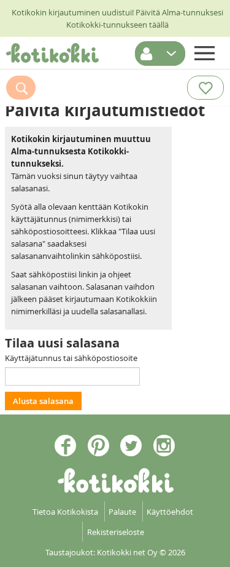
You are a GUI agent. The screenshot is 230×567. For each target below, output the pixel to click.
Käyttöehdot (170, 511)
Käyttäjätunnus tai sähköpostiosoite (71, 357)
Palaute (122, 511)
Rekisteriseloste (115, 531)
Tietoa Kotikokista (65, 511)
